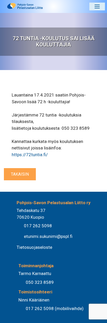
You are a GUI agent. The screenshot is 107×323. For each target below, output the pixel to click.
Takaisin (20, 174)
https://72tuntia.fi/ (30, 154)
